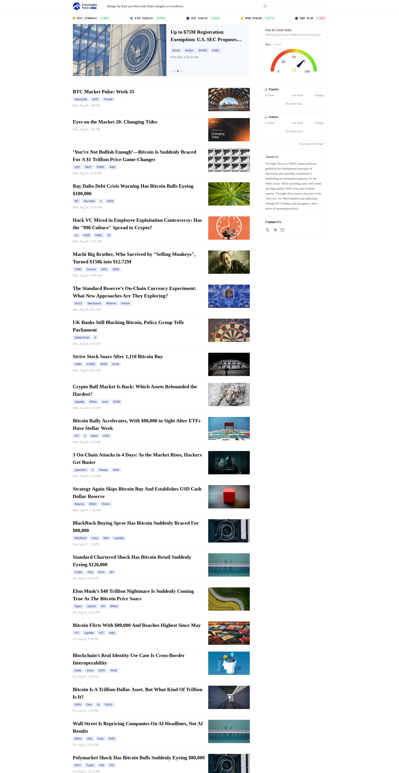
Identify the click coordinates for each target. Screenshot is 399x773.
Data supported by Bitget (311, 143)
